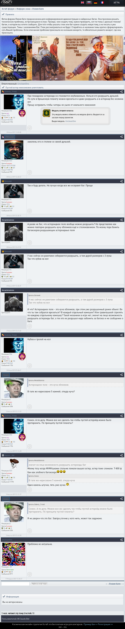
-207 (10, 567)
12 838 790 (9, 170)
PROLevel (9, 137)
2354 (10, 111)
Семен (6, 375)
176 (10, 199)
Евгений (8, 181)
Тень (8, 475)
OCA (8, 115)
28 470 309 (9, 208)
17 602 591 (9, 480)
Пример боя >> (90, 624)
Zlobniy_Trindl (10, 91)
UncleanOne (23, 83)
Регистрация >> (105, 624)
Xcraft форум (8, 8)
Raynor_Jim (9, 455)
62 (10, 399)
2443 (10, 161)
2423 (10, 471)
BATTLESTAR (11, 165)
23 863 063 (9, 120)
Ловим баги (38, 8)
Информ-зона (23, 8)
